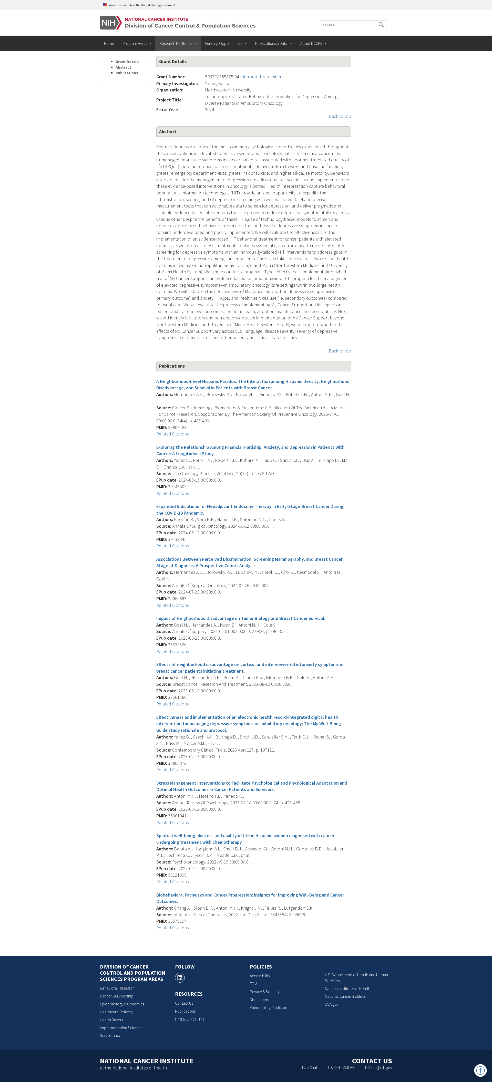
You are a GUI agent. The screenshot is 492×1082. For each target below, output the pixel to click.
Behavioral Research (117, 988)
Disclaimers (259, 999)
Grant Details (127, 61)
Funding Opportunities (224, 43)
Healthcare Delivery (116, 1011)
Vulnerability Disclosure (269, 1007)
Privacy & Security (265, 991)
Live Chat (309, 1067)
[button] (381, 24)
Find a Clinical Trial (190, 1019)
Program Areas (134, 43)
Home (109, 43)
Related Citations (172, 434)
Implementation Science (121, 1027)
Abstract (123, 67)
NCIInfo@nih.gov (378, 1067)
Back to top (340, 116)
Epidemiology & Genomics (122, 1003)
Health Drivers (111, 1019)
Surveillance (110, 1035)
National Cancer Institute (345, 996)
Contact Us (184, 1003)
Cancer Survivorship (116, 995)
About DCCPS (311, 43)
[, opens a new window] (180, 978)
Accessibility (260, 975)
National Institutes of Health (347, 988)
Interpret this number (260, 77)
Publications (127, 72)
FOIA (253, 983)
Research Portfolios (176, 43)
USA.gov (332, 1004)
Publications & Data (271, 43)
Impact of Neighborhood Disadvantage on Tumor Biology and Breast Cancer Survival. (240, 618)
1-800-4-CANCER (341, 1067)
